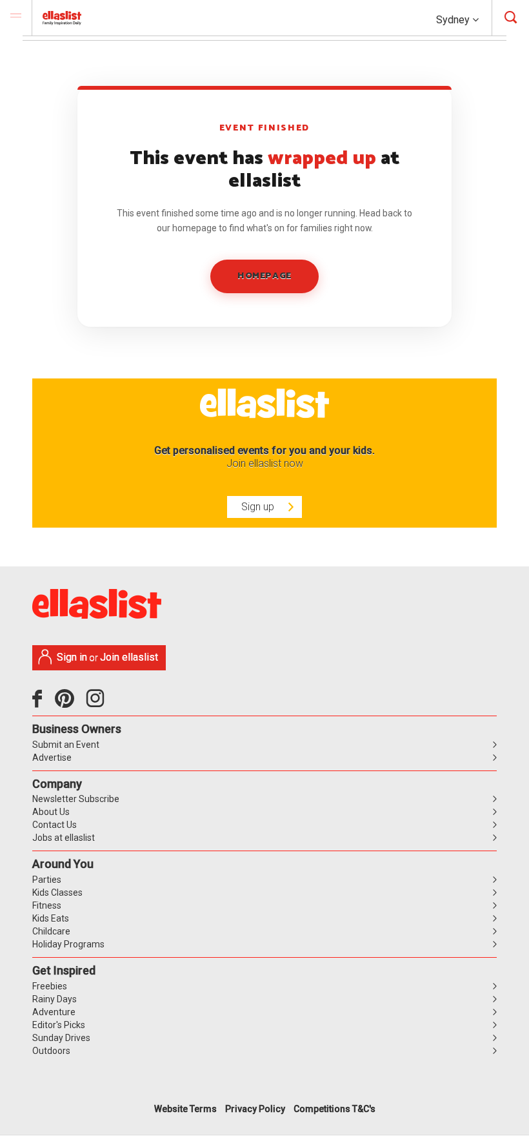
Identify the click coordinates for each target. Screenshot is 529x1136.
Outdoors (51, 1051)
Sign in (72, 657)
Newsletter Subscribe (75, 799)
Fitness (46, 905)
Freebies (49, 986)
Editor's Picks (58, 1025)
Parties (46, 879)
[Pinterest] (69, 703)
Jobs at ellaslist (63, 837)
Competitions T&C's (334, 1109)
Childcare (51, 931)
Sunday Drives (61, 1038)
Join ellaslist (129, 657)
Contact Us (54, 825)
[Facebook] (40, 703)
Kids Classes (57, 892)
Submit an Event (65, 744)
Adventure (53, 1012)
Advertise (52, 757)
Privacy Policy (255, 1109)
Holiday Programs (68, 944)
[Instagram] (97, 703)
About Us (51, 812)
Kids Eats (50, 918)
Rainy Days (54, 999)
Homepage (264, 276)
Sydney (454, 20)
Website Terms (185, 1109)
